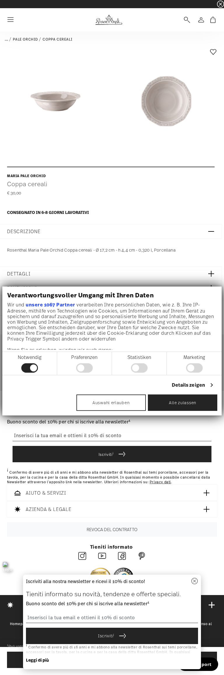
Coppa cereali (57, 39)
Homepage (19, 624)
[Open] (185, 20)
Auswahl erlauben (111, 402)
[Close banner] (220, 4)
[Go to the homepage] (108, 20)
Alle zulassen (182, 402)
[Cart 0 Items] (212, 19)
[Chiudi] (194, 581)
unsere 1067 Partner (50, 304)
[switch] (84, 368)
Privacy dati (160, 482)
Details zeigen (188, 385)
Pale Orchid (25, 39)
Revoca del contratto (112, 529)
